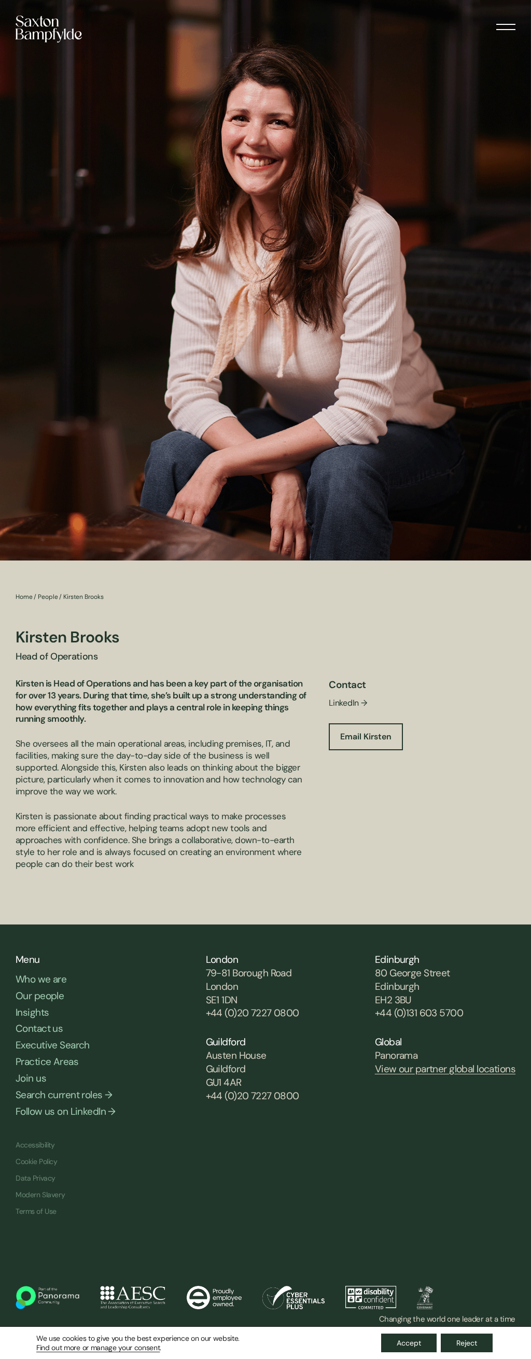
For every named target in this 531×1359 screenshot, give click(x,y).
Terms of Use (36, 1211)
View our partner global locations (445, 1068)
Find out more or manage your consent (98, 1347)
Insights (32, 1012)
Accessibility (35, 1145)
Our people (40, 995)
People (48, 597)
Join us (31, 1078)
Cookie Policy (37, 1161)
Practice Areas (47, 1061)
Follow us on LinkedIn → (66, 1111)
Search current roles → (64, 1094)
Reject (466, 1343)
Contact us (39, 1028)
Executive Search (53, 1045)
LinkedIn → (348, 702)
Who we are (41, 979)
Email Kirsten (366, 736)
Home (24, 597)
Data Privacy (35, 1178)
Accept (409, 1343)
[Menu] (505, 23)
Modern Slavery (40, 1194)
